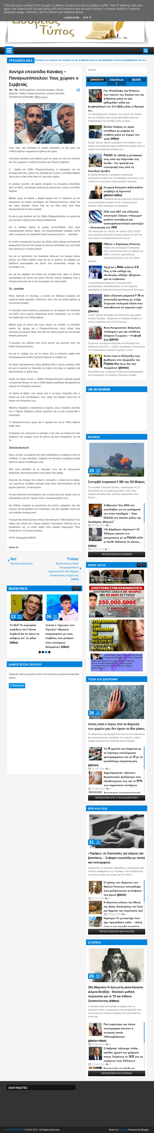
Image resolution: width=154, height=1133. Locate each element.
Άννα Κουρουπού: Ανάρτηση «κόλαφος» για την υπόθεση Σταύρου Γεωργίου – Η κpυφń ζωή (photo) (122, 333)
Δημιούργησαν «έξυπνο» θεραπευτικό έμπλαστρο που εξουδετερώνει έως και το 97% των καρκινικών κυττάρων (123, 779)
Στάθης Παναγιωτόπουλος (32, 93)
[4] (49, 643)
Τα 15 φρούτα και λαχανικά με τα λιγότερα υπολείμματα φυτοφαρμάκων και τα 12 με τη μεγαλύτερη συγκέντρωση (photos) (115, 756)
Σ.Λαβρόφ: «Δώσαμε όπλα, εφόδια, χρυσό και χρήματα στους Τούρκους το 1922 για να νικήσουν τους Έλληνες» (123, 1054)
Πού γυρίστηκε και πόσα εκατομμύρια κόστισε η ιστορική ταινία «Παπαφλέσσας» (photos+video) (111, 1032)
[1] (39, 643)
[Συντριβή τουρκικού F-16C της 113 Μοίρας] (116, 460)
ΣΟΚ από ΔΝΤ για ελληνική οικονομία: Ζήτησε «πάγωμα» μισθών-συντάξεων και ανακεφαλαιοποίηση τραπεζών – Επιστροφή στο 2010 (116, 219)
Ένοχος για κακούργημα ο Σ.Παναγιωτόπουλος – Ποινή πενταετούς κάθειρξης (62, 631)
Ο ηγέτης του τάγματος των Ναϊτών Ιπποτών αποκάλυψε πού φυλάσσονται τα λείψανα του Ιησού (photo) (123, 888)
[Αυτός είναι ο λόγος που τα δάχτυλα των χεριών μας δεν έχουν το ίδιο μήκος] (116, 702)
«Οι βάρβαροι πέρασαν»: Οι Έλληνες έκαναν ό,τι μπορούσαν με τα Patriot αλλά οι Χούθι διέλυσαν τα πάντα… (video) (115, 537)
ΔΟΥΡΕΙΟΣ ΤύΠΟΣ (14, 1129)
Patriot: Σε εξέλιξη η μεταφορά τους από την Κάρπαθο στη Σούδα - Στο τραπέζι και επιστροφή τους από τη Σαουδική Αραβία (115, 163)
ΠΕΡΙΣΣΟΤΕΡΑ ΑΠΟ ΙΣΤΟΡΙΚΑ (116, 1073)
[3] (46, 643)
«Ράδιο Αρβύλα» (27, 90)
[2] (43, 643)
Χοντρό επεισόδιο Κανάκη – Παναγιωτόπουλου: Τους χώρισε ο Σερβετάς (44, 77)
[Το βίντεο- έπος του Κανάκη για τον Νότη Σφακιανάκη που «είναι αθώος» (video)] (26, 607)
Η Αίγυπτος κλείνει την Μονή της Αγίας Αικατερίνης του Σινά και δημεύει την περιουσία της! (123, 906)
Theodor (123, 1129)
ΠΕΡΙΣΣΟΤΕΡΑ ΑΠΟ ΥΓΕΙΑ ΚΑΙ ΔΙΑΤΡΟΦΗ (116, 797)
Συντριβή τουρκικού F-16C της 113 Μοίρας (116, 481)
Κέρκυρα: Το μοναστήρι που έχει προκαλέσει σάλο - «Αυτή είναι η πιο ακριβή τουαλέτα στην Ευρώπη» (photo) (123, 924)
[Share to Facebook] (31, 597)
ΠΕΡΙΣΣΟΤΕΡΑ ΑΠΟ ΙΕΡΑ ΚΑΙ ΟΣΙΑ (116, 931)
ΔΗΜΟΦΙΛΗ (96, 79)
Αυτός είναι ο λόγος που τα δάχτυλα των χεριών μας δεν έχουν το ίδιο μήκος (116, 726)
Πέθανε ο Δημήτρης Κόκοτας (122, 244)
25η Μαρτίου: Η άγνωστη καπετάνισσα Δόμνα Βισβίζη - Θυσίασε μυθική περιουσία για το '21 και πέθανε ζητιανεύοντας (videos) (115, 994)
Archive (136, 79)
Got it (87, 17)
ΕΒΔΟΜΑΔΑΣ (117, 81)
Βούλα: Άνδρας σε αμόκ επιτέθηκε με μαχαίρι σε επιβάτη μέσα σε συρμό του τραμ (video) (121, 132)
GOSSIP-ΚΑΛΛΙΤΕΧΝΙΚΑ (21, 97)
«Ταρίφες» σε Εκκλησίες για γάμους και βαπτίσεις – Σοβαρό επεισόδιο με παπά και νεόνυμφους (116, 857)
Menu (9, 50)
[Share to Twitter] (35, 597)
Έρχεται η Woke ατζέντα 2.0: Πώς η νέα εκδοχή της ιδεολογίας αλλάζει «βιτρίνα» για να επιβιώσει (122, 273)
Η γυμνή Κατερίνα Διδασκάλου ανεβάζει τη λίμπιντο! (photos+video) (123, 191)
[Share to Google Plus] (39, 597)
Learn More (71, 17)
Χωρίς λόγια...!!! (101, 595)
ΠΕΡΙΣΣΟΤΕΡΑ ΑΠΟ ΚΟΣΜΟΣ (117, 554)
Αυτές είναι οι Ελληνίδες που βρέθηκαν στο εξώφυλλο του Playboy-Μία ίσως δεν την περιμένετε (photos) (122, 361)
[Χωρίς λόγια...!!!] (116, 587)
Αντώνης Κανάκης (45, 90)
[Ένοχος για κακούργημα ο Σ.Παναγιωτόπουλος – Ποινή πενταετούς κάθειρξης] (62, 607)
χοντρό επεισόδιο (55, 93)
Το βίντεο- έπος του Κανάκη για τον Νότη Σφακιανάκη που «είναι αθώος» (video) (24, 631)
